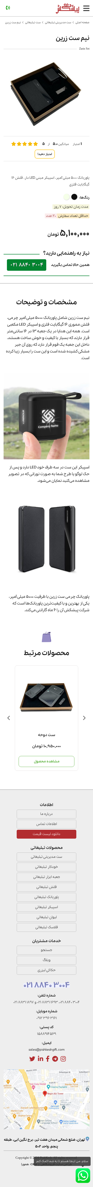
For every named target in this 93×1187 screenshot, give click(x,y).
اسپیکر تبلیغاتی (46, 907)
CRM (33, 1164)
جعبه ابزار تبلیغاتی (46, 877)
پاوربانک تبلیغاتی (46, 897)
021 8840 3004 (26, 265)
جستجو (46, 950)
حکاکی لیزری (46, 970)
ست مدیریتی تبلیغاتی (58, 22)
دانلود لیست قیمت (46, 834)
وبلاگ (47, 960)
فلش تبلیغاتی (46, 887)
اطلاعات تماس (46, 824)
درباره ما (46, 814)
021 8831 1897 (23, 1002)
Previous (9, 718)
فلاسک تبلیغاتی (46, 927)
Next (84, 718)
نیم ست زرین (13, 22)
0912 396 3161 (46, 1018)
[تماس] (8, 8)
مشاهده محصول (46, 761)
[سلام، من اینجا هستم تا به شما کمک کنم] (83, 1176)
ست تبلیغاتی (33, 22)
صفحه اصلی (82, 22)
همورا (25, 1164)
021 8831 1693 (47, 1002)
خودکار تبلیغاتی (46, 866)
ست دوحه (46, 735)
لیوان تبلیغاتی (46, 917)
